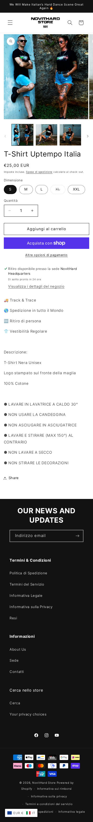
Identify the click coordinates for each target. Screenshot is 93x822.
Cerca (15, 703)
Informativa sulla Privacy (31, 607)
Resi (13, 618)
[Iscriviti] (77, 536)
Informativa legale (71, 811)
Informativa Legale (26, 595)
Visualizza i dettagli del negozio (36, 286)
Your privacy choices (28, 714)
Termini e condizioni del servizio (48, 804)
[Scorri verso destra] (88, 136)
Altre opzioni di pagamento (46, 255)
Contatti (17, 672)
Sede (14, 660)
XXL (76, 189)
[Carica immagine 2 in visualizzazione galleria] (46, 135)
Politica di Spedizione (28, 573)
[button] (10, 22)
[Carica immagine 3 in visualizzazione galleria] (70, 135)
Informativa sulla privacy (49, 796)
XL (60, 190)
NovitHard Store (44, 782)
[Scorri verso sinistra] (5, 136)
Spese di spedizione (39, 171)
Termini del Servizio (27, 584)
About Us (18, 649)
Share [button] (14, 478)
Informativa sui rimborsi (54, 788)
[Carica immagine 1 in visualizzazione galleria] (22, 135)
